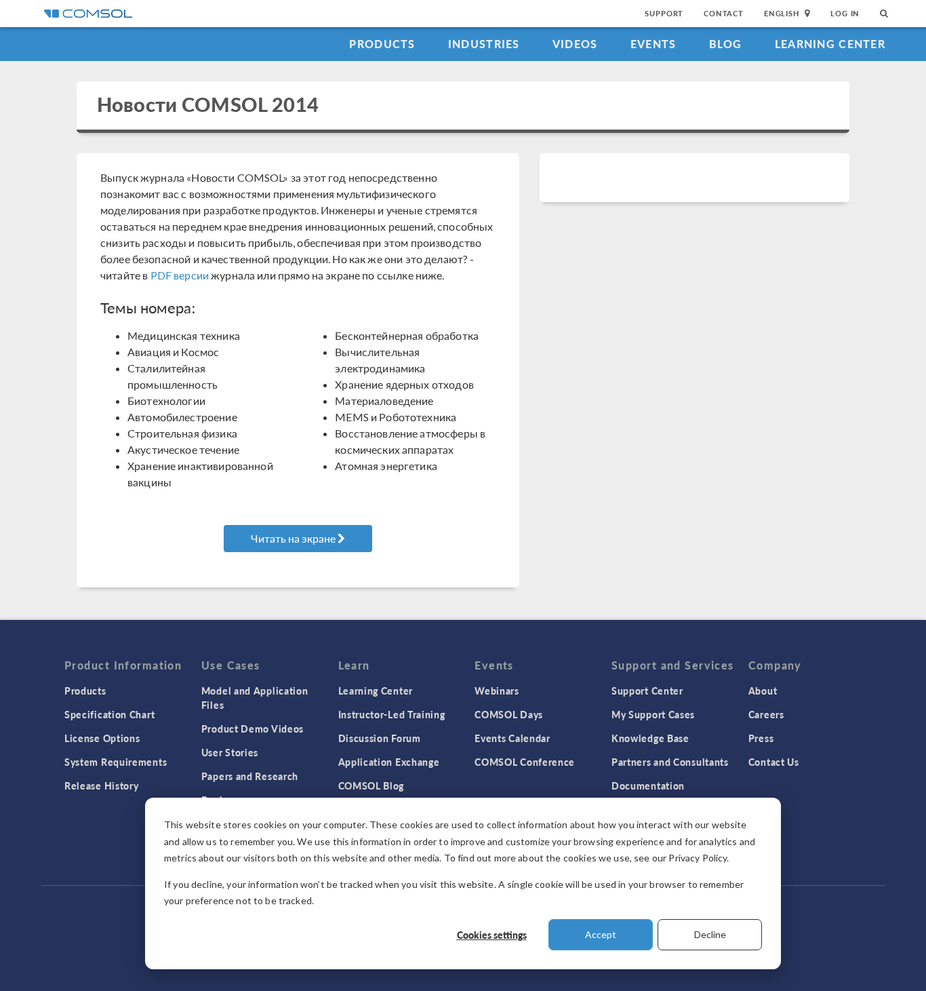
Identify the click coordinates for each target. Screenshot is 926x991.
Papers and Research (249, 776)
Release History (101, 785)
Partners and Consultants (670, 762)
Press (761, 738)
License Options (102, 738)
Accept (600, 934)
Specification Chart (109, 714)
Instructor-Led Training (391, 714)
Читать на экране (294, 538)
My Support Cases (653, 714)
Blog (725, 44)
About (763, 690)
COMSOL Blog (371, 785)
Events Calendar (512, 738)
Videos (575, 44)
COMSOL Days (509, 714)
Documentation (648, 785)
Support (664, 13)
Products (382, 44)
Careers (766, 714)
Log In (845, 13)
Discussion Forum (379, 738)
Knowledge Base (650, 738)
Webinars (497, 690)
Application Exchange (389, 762)
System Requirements (115, 762)
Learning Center (830, 44)
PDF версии (179, 275)
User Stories (229, 752)
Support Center (647, 690)
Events (653, 44)
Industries (484, 44)
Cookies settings (492, 934)
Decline (710, 934)
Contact (724, 13)
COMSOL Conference (525, 762)
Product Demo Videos (252, 728)
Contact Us (773, 762)
